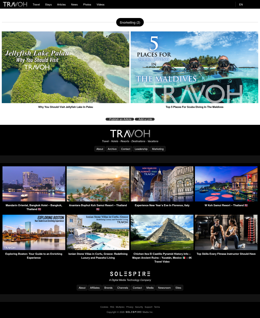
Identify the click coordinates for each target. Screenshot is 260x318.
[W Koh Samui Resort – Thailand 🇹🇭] (226, 200)
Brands (108, 287)
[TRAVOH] (130, 133)
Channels (122, 287)
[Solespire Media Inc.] (130, 274)
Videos (101, 4)
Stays (48, 4)
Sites (178, 287)
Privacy (129, 306)
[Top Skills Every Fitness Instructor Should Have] (226, 249)
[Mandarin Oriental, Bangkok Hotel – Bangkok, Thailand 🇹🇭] (33, 200)
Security (139, 306)
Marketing (158, 149)
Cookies (104, 306)
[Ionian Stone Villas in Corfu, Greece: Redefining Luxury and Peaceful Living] (98, 249)
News (74, 4)
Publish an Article (120, 119)
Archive (112, 149)
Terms (157, 306)
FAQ (112, 306)
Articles (61, 4)
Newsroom (164, 287)
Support (148, 306)
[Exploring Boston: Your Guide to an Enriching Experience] (33, 249)
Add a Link (145, 119)
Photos (87, 4)
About (99, 149)
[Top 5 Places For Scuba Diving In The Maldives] (194, 101)
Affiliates (95, 287)
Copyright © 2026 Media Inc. (130, 312)
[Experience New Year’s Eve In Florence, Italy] (162, 200)
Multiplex (120, 306)
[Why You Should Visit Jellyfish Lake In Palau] (65, 101)
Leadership (141, 149)
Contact (125, 149)
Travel (36, 4)
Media (150, 287)
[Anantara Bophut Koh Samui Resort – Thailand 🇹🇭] (98, 200)
